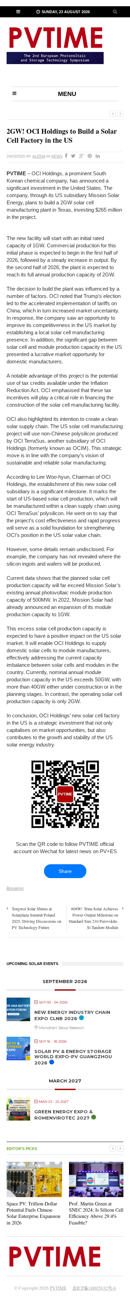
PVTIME (58, 1288)
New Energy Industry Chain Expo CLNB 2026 (72, 1015)
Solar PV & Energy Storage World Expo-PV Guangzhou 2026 (73, 1057)
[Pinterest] (88, 156)
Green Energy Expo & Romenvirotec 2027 (63, 1115)
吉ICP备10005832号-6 (94, 1288)
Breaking (15, 888)
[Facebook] (64, 156)
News (56, 156)
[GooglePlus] (80, 156)
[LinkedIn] (96, 156)
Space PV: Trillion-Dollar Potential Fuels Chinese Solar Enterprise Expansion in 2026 (33, 1213)
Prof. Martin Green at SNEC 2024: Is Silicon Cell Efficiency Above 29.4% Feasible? (96, 1213)
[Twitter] (72, 156)
